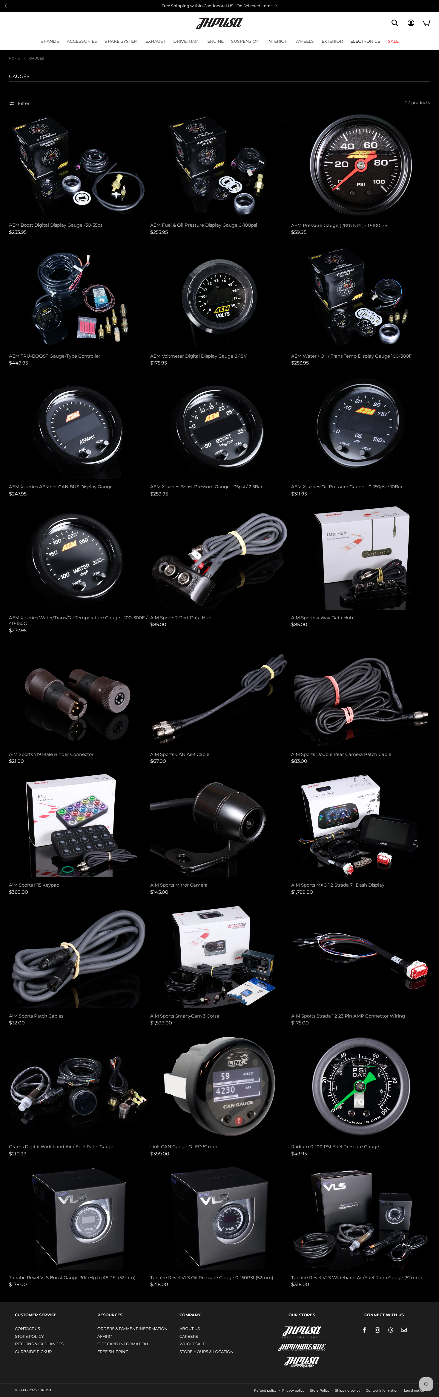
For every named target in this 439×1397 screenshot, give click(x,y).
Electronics (365, 41)
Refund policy (265, 1390)
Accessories (82, 41)
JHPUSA (286, 1331)
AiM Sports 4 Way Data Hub (322, 617)
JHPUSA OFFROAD (293, 1361)
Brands (49, 41)
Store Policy (29, 1336)
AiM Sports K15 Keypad (34, 885)
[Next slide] (433, 6)
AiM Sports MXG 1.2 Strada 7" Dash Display (337, 885)
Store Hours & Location (206, 1351)
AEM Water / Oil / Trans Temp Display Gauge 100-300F (351, 356)
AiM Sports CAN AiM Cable (179, 754)
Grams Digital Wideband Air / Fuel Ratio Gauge (61, 1146)
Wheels (304, 41)
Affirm (104, 1336)
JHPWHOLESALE (289, 1343)
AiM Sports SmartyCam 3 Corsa (184, 1016)
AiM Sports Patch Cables (36, 1016)
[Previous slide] (6, 6)
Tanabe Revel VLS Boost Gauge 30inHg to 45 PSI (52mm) (72, 1277)
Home (14, 58)
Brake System (121, 41)
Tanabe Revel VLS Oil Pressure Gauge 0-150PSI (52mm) (211, 1277)
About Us (189, 1328)
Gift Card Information (122, 1343)
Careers (188, 1336)
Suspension (245, 41)
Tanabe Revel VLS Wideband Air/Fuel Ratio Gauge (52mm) (356, 1277)
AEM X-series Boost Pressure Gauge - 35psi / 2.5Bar (206, 486)
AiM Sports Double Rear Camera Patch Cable (341, 754)
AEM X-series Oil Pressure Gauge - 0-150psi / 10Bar (347, 486)
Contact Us (27, 1328)
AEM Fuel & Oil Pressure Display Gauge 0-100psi (203, 225)
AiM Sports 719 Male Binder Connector (51, 754)
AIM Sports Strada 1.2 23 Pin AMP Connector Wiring (348, 1016)
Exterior (332, 41)
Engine (215, 41)
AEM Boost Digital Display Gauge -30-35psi (56, 225)
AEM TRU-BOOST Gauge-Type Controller (54, 356)
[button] (49, 41)
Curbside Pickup (33, 1351)
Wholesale (192, 1343)
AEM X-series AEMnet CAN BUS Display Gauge (61, 486)
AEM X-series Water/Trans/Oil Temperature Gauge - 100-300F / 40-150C (78, 620)
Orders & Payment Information (132, 1328)
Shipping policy (347, 1390)
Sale (393, 41)
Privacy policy (293, 1390)
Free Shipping (112, 1351)
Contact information (382, 1390)
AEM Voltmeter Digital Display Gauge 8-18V (198, 356)
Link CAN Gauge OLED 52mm (183, 1146)
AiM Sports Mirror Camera (179, 885)
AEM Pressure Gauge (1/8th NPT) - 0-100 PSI (340, 225)
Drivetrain (186, 41)
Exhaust (155, 41)
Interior (277, 41)
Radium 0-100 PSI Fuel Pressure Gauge (335, 1146)
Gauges (36, 58)
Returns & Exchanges (39, 1343)
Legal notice (414, 1390)
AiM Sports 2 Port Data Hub (180, 617)
